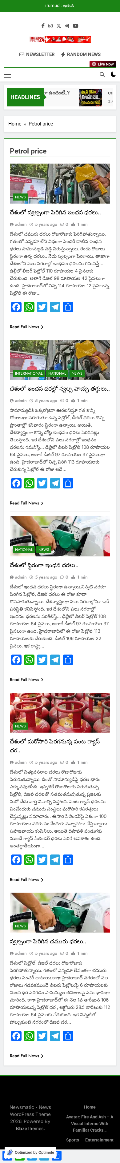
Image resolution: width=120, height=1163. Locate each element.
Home (90, 1107)
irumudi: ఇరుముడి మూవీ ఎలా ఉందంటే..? (62, 5)
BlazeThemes (30, 1128)
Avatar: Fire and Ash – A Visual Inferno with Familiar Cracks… (89, 1123)
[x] (58, 26)
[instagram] (50, 26)
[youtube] (75, 26)
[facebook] (43, 26)
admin (21, 224)
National (57, 373)
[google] (67, 26)
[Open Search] (102, 74)
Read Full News (24, 327)
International (28, 373)
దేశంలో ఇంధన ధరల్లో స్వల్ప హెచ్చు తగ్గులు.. (60, 388)
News (20, 197)
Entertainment (99, 1140)
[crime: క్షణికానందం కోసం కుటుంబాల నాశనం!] (86, 100)
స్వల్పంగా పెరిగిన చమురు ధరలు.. (48, 941)
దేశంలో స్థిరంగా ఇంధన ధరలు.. (44, 565)
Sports (72, 1140)
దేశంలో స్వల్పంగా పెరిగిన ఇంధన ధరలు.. (55, 212)
